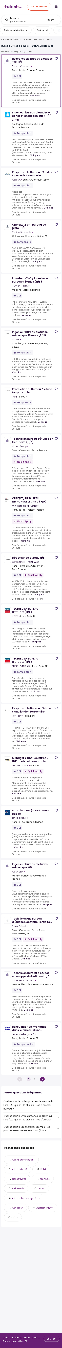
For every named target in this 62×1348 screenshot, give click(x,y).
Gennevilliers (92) (33, 39)
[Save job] (56, 58)
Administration (44, 1207)
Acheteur (17, 1207)
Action (41, 1188)
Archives (45, 1179)
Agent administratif (23, 1159)
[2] (42, 1079)
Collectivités (19, 1179)
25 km (50, 20)
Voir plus (35, 95)
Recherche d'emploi (11, 39)
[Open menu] (56, 7)
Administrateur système (26, 1198)
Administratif (19, 1169)
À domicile (18, 1188)
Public (44, 1169)
